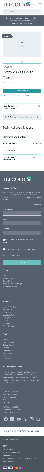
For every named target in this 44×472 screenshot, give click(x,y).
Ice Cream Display (9, 350)
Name (5, 219)
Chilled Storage (8, 345)
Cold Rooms (7, 353)
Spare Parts (7, 359)
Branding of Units (9, 315)
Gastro (5, 356)
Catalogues (7, 318)
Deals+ (5, 339)
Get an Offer (7, 281)
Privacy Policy (15, 255)
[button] (37, 117)
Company (7, 229)
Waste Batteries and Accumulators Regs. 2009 (20, 458)
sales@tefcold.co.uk (15, 412)
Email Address (8, 209)
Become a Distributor (11, 278)
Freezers (6, 348)
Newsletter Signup (10, 286)
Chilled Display (8, 342)
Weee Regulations (9, 455)
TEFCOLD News (8, 326)
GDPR (5, 446)
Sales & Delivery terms (11, 452)
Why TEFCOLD (8, 310)
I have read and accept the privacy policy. (21, 249)
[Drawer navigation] (40, 4)
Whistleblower (8, 462)
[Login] (34, 4)
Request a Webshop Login (12, 284)
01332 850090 (16, 410)
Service (5, 320)
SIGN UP (22, 262)
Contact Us (7, 275)
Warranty (6, 323)
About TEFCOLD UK (10, 307)
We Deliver (7, 312)
